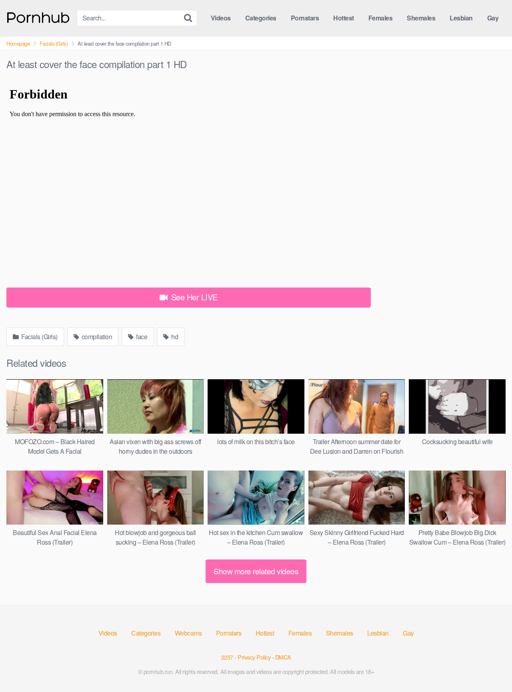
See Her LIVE (193, 297)
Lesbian (461, 17)
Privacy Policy (254, 657)
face (141, 336)
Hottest (343, 17)
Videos (221, 17)
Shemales (421, 17)
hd (174, 336)
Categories (260, 17)
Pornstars (305, 17)
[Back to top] (490, 666)
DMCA (283, 657)
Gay (493, 17)
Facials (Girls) (54, 43)
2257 (227, 657)
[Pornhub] (38, 16)
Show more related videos (256, 570)
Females (380, 17)
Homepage (18, 43)
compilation (96, 336)
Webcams (188, 633)
